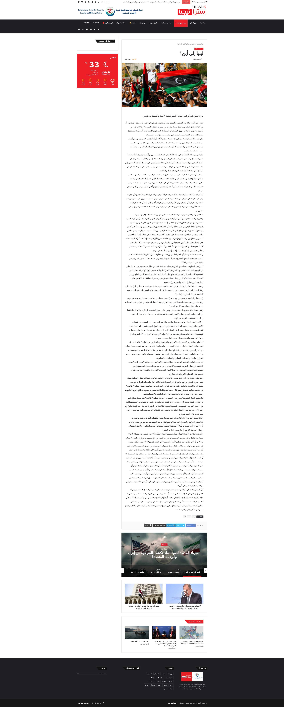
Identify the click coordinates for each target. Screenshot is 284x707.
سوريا (146, 685)
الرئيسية (202, 23)
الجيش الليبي (168, 677)
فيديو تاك (142, 23)
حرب (189, 516)
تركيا (171, 685)
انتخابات (157, 681)
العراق (170, 681)
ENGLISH (96, 23)
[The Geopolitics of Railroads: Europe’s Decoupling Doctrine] (191, 632)
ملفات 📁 (132, 23)
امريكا (164, 681)
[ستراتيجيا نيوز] (192, 10)
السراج (160, 677)
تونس (165, 685)
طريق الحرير (153, 23)
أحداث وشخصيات (167, 23)
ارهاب (163, 674)
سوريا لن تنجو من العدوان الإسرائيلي (164, 555)
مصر (166, 689)
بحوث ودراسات (181, 23)
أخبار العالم (193, 23)
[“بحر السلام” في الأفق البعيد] (137, 632)
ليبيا (185, 516)
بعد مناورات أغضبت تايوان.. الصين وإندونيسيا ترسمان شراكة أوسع (160, 2)
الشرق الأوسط (164, 546)
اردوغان (170, 674)
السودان (152, 677)
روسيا (153, 685)
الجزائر (157, 674)
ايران (150, 681)
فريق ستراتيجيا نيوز (84, 703)
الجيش (150, 674)
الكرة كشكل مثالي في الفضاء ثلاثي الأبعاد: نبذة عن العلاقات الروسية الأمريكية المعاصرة (165, 643)
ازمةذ (193, 516)
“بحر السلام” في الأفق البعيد (140, 641)
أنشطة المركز (121, 23)
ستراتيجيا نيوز (172, 703)
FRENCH (87, 23)
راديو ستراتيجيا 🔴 (108, 23)
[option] (164, 555)
